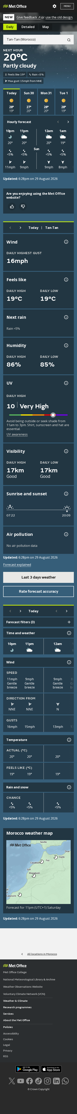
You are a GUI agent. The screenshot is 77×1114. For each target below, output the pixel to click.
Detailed (28, 27)
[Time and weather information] (68, 633)
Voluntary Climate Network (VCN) (24, 994)
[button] (55, 856)
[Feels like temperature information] (65, 279)
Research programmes (17, 1007)
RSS (5, 1056)
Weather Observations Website (23, 986)
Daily (10, 27)
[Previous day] (10, 228)
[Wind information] (68, 662)
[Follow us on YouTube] (20, 1080)
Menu (67, 6)
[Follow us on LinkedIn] (56, 1080)
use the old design (58, 17)
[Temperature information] (68, 739)
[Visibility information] (65, 451)
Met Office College (15, 972)
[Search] (67, 39)
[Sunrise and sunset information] (65, 493)
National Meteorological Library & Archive (29, 979)
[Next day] (20, 228)
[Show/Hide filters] (69, 622)
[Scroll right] (68, 122)
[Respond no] (23, 206)
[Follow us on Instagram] (47, 1080)
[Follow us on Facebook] (29, 1080)
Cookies (8, 1039)
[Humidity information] (65, 345)
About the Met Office (16, 1020)
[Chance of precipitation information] (65, 317)
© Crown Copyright (39, 1089)
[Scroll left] (58, 122)
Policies (8, 1027)
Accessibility (11, 1033)
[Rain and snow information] (68, 787)
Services (8, 1013)
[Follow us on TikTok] (38, 1080)
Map (45, 27)
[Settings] (54, 6)
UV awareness (17, 434)
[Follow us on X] (11, 1080)
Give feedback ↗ (28, 17)
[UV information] (65, 383)
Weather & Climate (15, 1001)
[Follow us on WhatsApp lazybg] (65, 1080)
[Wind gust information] (65, 241)
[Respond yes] (12, 206)
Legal (6, 1045)
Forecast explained (17, 564)
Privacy (7, 1050)
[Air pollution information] (65, 534)
